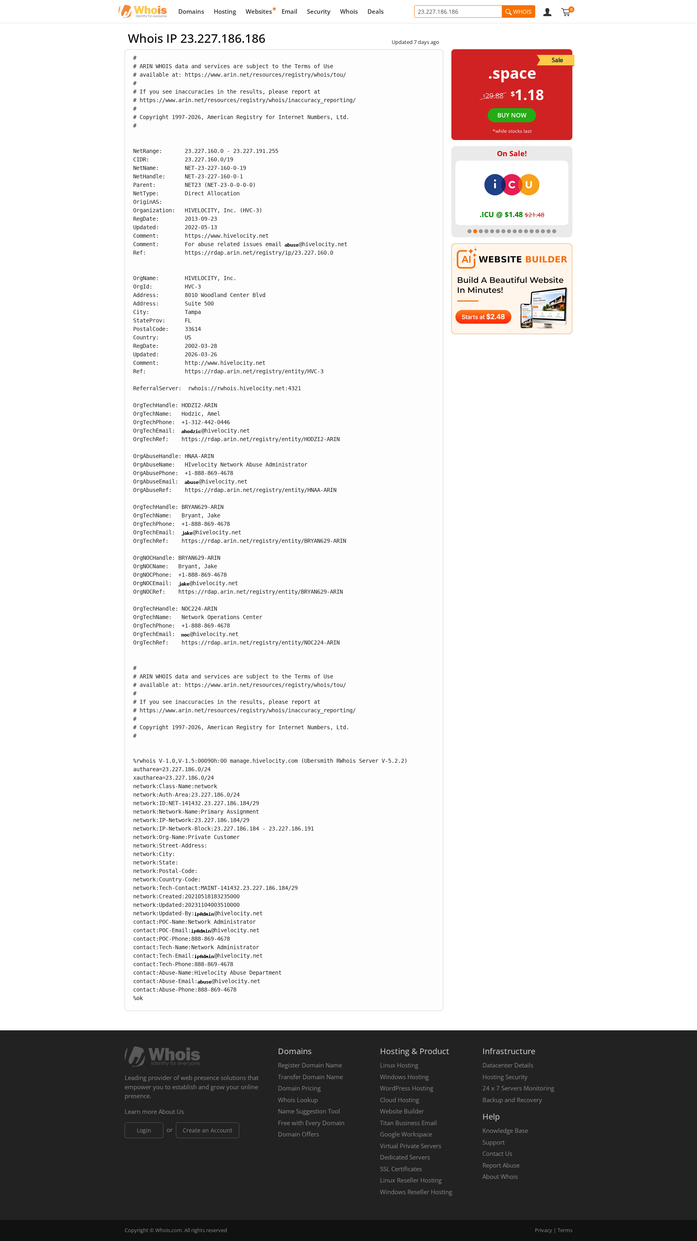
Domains (191, 11)
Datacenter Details (507, 1065)
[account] (547, 11)
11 (526, 231)
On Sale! (512, 153)
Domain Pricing (299, 1088)
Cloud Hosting (399, 1100)
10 (520, 231)
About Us (171, 1111)
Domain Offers (298, 1134)
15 (549, 231)
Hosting (225, 11)
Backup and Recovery (512, 1100)
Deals (375, 11)
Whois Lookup (298, 1100)
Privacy (543, 1230)
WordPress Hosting (406, 1088)
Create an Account (207, 1130)
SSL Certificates (401, 1169)
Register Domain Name (310, 1065)
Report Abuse (501, 1165)
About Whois (500, 1176)
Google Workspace (406, 1134)
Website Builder (402, 1111)
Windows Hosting (404, 1077)
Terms (564, 1230)
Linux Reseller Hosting (411, 1180)
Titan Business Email (408, 1123)
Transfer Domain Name (310, 1077)
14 (543, 231)
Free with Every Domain (311, 1123)
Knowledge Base (505, 1130)
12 (532, 231)
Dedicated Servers (405, 1157)
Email (289, 11)
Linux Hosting (399, 1065)
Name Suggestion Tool (309, 1111)
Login (144, 1130)
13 (537, 231)
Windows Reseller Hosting (416, 1192)
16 (554, 231)
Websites (259, 11)
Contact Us (497, 1153)
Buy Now (511, 115)
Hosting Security (505, 1077)
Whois (349, 11)
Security (318, 11)
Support (493, 1142)
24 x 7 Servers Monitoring (518, 1088)
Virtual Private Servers (410, 1146)
